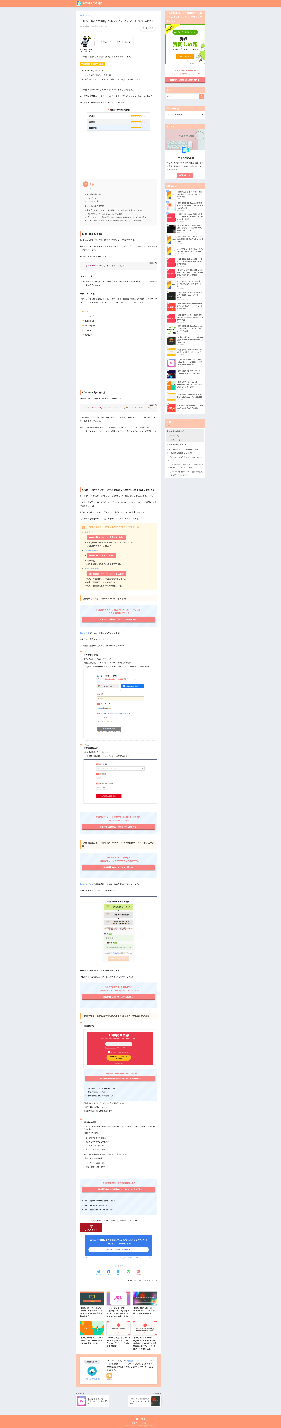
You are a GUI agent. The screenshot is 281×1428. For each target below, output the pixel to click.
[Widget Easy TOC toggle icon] (185, 425)
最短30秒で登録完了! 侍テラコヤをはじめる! (118, 619)
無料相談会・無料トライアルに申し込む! (106, 573)
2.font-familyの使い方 (94, 205)
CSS (139, 1280)
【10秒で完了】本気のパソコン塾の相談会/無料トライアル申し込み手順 (114, 220)
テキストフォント (150, 1280)
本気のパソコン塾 (92, 568)
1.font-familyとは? (93, 194)
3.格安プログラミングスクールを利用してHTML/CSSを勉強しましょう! (113, 210)
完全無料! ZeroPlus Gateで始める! (118, 867)
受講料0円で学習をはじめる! (101, 555)
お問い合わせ (184, 175)
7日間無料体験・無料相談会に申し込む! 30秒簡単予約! (120, 1078)
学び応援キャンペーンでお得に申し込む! (106, 537)
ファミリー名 (92, 198)
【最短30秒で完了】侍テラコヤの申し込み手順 (104, 214)
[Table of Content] (91, 188)
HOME (141, 1419)
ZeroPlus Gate (91, 550)
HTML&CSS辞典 (92, 3)
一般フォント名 (93, 201)
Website (109, 1379)
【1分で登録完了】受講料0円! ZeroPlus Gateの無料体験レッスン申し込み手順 (116, 217)
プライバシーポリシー (140, 1423)
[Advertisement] (118, 155)
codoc (149, 1258)
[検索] (201, 96)
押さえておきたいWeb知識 (131, 1258)
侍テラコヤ (89, 532)
